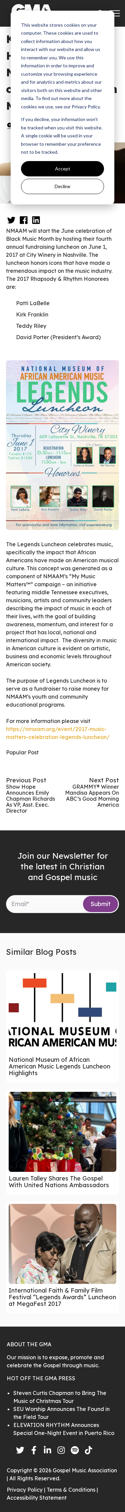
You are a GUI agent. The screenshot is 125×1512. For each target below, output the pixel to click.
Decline (62, 186)
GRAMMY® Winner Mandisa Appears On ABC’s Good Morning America (92, 795)
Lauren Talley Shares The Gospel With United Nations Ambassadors (59, 1182)
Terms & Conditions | (72, 1489)
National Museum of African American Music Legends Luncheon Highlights (59, 1066)
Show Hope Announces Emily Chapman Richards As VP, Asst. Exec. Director (30, 798)
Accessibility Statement (37, 1497)
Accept (62, 168)
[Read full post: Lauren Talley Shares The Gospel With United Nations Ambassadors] (62, 1132)
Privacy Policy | (27, 1489)
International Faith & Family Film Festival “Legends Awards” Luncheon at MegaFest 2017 (62, 1297)
